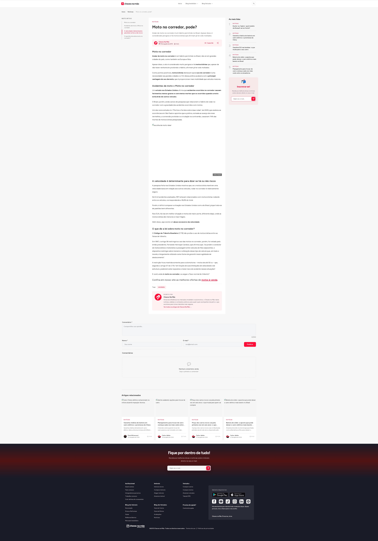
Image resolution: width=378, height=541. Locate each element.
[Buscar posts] (254, 4)
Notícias (130, 12)
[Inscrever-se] (253, 99)
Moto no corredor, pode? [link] (144, 12)
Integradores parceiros (133, 493)
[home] (135, 526)
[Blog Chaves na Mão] (130, 4)
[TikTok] (228, 501)
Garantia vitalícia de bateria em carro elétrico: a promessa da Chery (244, 38)
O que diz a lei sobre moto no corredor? (133, 37)
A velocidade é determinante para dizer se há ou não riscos (133, 32)
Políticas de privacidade (206, 528)
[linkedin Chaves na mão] (241, 501)
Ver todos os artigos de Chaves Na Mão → (178, 307)
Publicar (250, 344)
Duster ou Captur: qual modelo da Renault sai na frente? (243, 27)
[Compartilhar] (217, 43)
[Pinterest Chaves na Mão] (248, 501)
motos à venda (209, 279)
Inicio (180, 3)
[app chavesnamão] (220, 494)
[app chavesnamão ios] (237, 494)
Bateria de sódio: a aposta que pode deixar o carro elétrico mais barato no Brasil (244, 59)
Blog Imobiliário (191, 3)
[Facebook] (214, 501)
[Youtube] (221, 501)
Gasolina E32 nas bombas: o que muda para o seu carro (244, 48)
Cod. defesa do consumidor (134, 499)
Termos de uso (190, 528)
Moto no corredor (130, 22)
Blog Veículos (206, 3)
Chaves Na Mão (169, 297)
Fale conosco (129, 490)
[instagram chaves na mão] (235, 501)
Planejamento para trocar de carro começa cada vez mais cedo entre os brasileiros (243, 71)
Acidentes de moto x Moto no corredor (133, 27)
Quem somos (129, 487)
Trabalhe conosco (131, 496)
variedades (161, 287)
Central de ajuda (188, 508)
